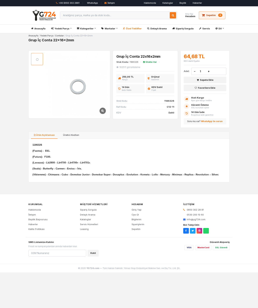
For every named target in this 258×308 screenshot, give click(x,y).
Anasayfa (39, 28)
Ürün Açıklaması (45, 135)
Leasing (84, 229)
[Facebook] (186, 231)
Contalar (59, 35)
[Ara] (173, 15)
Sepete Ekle (206, 79)
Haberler (197, 3)
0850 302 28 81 (195, 209)
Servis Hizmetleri (89, 224)
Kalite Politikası (36, 229)
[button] (76, 84)
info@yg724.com (196, 219)
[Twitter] (193, 231)
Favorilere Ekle (206, 87)
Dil (220, 28)
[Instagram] (199, 231)
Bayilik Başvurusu (38, 219)
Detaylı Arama (158, 28)
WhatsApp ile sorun (212, 121)
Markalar (110, 28)
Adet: (187, 71)
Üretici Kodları (70, 135)
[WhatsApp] (206, 231)
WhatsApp (92, 3)
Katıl (93, 253)
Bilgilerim (136, 219)
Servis (206, 28)
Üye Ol (135, 214)
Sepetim (136, 229)
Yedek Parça (62, 28)
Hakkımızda (150, 3)
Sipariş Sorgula (185, 28)
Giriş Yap (136, 209)
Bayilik (183, 3)
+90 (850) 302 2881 (69, 3)
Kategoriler (87, 28)
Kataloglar (168, 3)
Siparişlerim (138, 224)
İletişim (111, 3)
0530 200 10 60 (195, 214)
